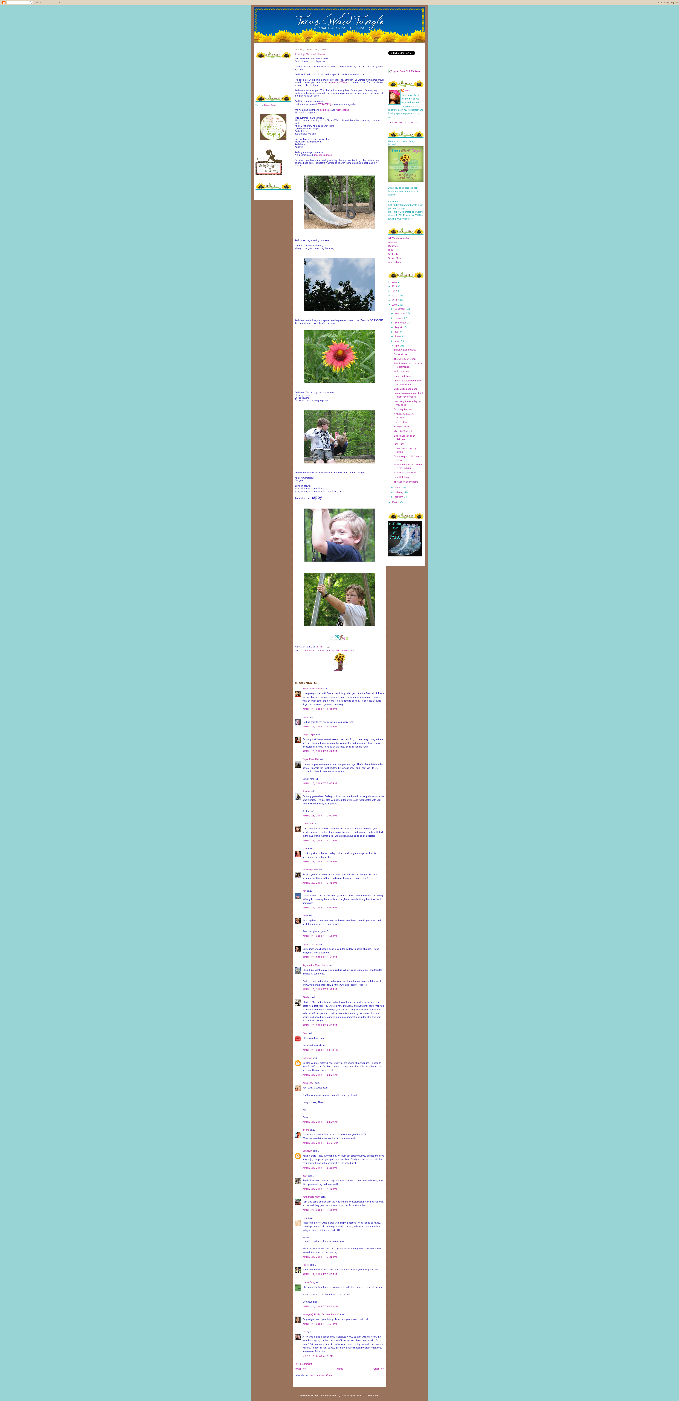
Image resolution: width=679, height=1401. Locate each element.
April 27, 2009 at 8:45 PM (320, 1274)
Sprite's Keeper (310, 944)
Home (340, 1368)
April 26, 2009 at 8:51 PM (320, 936)
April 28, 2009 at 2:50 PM (320, 1324)
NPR (390, 250)
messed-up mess (323, 155)
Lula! (305, 1218)
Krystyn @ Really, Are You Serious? (321, 1314)
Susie (305, 717)
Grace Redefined (402, 376)
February (399, 492)
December (400, 309)
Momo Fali (308, 823)
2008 (394, 502)
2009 (394, 304)
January (399, 496)
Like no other (400, 422)
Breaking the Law (402, 409)
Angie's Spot (309, 734)
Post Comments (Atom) (321, 1375)
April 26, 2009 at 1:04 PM (320, 709)
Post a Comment (303, 1363)
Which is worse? (402, 371)
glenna (306, 1129)
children (309, 650)
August (399, 327)
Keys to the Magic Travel (315, 965)
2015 (394, 282)
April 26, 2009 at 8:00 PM (320, 907)
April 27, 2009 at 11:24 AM (320, 1143)
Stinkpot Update (402, 426)
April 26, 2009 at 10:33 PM (321, 1050)
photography (348, 650)
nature (335, 650)
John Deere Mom (311, 1196)
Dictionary (393, 246)
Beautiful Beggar (402, 477)
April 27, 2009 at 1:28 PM (320, 1167)
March (398, 487)
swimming (324, 104)
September (401, 322)
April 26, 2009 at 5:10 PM (320, 840)
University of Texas (337, 82)
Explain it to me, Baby (405, 472)
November (400, 313)
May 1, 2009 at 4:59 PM (318, 1356)
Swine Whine (400, 354)
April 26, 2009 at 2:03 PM (320, 783)
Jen (304, 890)
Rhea (408, 90)
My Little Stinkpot (403, 431)
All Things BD (310, 869)
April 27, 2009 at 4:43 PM (320, 1188)
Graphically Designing (352, 1395)
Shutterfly (393, 254)
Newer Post (300, 1368)
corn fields (325, 110)
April (397, 345)
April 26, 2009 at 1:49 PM (320, 751)
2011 (394, 295)
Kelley (306, 1264)
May (397, 341)
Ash (305, 915)
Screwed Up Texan (312, 688)
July (397, 332)
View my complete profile (403, 122)
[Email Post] (327, 647)
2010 (394, 300)
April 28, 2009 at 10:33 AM (321, 1306)
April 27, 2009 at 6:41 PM (320, 1210)
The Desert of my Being (406, 481)
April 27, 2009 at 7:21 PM (320, 1257)
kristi (305, 848)
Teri (304, 1332)
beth (305, 1175)
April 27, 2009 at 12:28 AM (321, 1074)
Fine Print (399, 444)
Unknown (307, 1058)
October (399, 318)
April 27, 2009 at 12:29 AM (321, 1121)
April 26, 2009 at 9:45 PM (320, 1025)
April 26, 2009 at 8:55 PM (320, 957)
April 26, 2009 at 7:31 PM (320, 883)
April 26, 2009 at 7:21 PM (320, 861)
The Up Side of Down (310, 54)
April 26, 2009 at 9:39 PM (320, 989)
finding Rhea (322, 650)
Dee (305, 1033)
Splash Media (395, 258)
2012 (394, 291)
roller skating (342, 110)
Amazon (392, 242)
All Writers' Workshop (399, 238)
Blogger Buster (270, 105)
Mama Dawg (309, 1282)
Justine (306, 791)
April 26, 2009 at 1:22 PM (320, 726)
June (397, 336)
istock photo (394, 262)
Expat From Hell (311, 759)
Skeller (306, 997)
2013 (394, 286)
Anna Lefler (308, 1083)
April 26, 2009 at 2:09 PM (320, 815)
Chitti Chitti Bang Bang (405, 388)
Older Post (378, 1368)
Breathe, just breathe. (405, 349)
